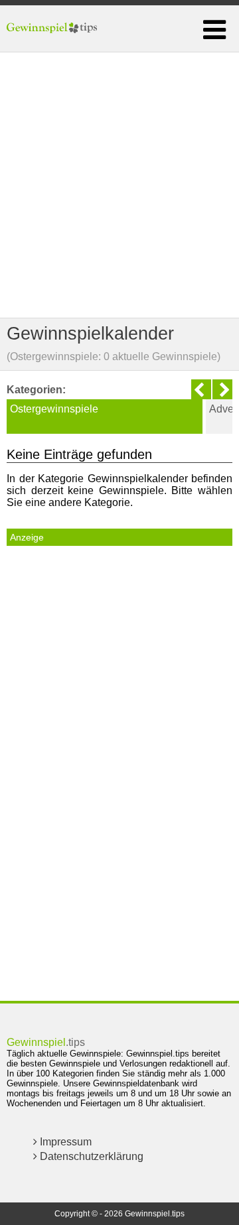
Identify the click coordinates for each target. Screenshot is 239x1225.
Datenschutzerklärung (90, 1156)
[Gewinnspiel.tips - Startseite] (53, 28)
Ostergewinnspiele (54, 409)
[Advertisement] (119, 185)
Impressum (64, 1141)
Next (222, 389)
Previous (201, 389)
